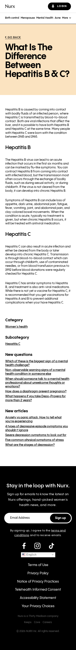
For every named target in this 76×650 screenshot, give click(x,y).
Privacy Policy (38, 573)
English (31, 554)
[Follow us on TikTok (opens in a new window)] (51, 546)
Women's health (16, 326)
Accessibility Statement (38, 598)
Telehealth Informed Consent (38, 589)
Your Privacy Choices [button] (38, 606)
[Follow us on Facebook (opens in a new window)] (24, 546)
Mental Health (44, 18)
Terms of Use (38, 565)
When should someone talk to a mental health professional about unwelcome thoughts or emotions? (37, 382)
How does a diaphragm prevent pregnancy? (35, 391)
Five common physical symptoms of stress (34, 440)
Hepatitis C (12, 343)
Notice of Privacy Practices (38, 581)
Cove (37, 622)
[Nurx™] (10, 6)
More (65, 18)
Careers (47, 622)
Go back (14, 37)
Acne (58, 18)
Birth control (12, 18)
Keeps (27, 622)
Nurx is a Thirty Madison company (38, 616)
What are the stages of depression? (30, 444)
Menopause (28, 18)
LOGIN (62, 6)
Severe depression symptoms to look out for (35, 435)
